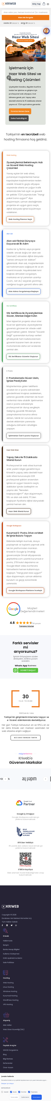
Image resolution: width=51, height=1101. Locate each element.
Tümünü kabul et (36, 1097)
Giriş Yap (36, 4)
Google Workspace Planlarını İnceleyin (25, 590)
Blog (5, 1054)
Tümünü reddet (14, 1097)
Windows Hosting (10, 991)
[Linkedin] (8, 925)
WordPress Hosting (10, 1000)
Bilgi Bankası (8, 1059)
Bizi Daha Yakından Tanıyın (25, 738)
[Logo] (9, 4)
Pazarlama (34, 1092)
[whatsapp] (17, 925)
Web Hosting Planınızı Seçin (20, 219)
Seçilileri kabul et (25, 1097)
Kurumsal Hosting (10, 996)
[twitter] (12, 925)
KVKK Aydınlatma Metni (12, 958)
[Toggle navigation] (48, 4)
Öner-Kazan (8, 1067)
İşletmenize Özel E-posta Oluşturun (24, 436)
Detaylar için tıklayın (7, 1083)
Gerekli (6, 1092)
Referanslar (7, 1063)
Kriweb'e (25, 760)
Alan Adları (7, 1025)
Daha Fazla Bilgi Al (19, 118)
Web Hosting (8, 982)
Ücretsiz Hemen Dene (20, 111)
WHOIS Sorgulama (10, 1050)
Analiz (15, 1092)
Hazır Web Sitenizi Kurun (19, 511)
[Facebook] (3, 925)
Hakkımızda (7, 941)
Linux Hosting (8, 987)
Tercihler (23, 1092)
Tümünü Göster (26, 626)
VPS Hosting (8, 1004)
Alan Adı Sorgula (25, 17)
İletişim (6, 945)
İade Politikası (8, 962)
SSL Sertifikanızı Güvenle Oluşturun (23, 356)
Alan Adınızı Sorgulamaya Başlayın (24, 291)
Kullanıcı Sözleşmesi (11, 954)
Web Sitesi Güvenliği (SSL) (13, 1029)
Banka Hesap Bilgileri (11, 949)
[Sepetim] (44, 4)
